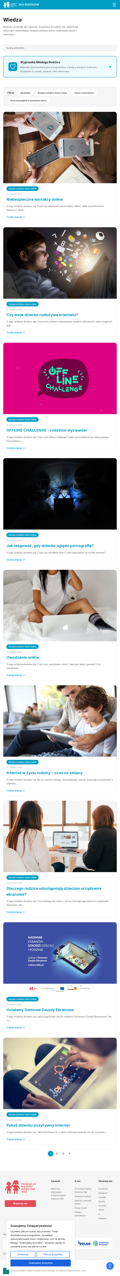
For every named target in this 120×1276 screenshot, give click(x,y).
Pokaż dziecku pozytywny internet (38, 1125)
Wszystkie (25, 93)
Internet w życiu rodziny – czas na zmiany (44, 773)
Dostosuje (22, 1254)
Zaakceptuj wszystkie (41, 1263)
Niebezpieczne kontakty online (34, 199)
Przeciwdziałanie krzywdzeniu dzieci (28, 100)
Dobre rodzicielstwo (84, 93)
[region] (40, 1245)
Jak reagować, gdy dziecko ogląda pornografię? (50, 545)
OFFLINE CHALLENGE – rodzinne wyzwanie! (46, 430)
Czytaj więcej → (15, 216)
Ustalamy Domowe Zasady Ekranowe (40, 1010)
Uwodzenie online (22, 657)
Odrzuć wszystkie (53, 1254)
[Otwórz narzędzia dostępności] (110, 1266)
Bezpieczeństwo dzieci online (52, 93)
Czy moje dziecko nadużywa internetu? (42, 315)
